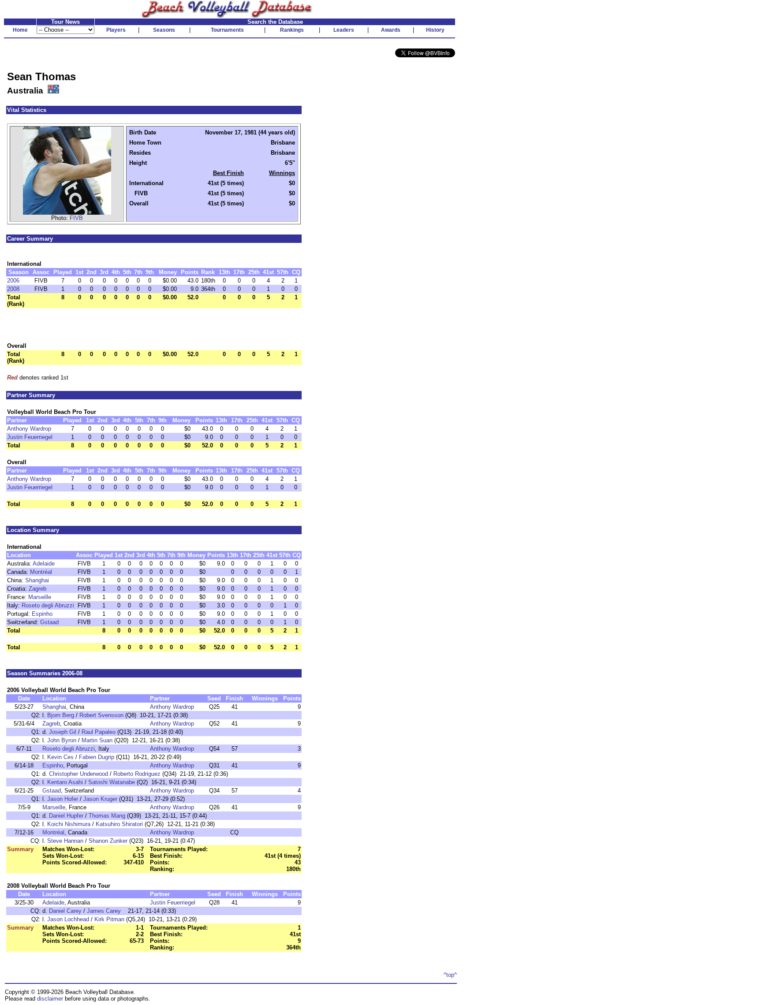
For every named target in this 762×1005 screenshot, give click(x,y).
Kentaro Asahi (65, 782)
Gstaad (49, 622)
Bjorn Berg (60, 715)
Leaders (343, 30)
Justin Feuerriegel (29, 437)
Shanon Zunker (108, 841)
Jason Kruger (100, 799)
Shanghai (37, 580)
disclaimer (50, 998)
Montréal (41, 572)
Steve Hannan (65, 841)
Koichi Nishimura (68, 824)
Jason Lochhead (68, 919)
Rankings (292, 30)
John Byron (61, 740)
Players (116, 30)
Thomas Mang (107, 815)
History (435, 30)
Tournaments (227, 30)
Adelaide (44, 563)
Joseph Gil (62, 732)
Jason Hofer (62, 799)
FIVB (76, 218)
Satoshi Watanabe (111, 782)
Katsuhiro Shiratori (119, 824)
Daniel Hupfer (66, 815)
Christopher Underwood (78, 773)
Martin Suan (97, 740)
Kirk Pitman (109, 919)
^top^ (450, 975)
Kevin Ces (60, 757)
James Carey (104, 911)
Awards (390, 30)
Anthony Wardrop (29, 428)
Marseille (39, 597)
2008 (13, 289)
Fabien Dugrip (96, 757)
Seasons (164, 30)
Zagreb (37, 588)
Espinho (42, 613)
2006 (13, 280)
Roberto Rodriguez (137, 773)
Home (20, 30)
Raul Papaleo (99, 732)
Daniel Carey (65, 911)
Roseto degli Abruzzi (48, 605)
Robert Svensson (101, 715)
